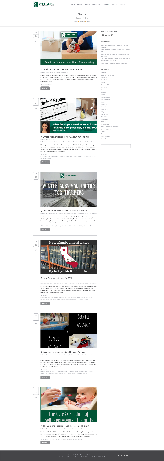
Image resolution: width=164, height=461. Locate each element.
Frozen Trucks (74, 226)
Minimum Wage (75, 297)
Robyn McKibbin (83, 299)
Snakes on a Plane (83, 373)
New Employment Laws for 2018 (57, 278)
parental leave (65, 299)
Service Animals (88, 371)
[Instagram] (112, 35)
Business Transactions (107, 75)
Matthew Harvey (50, 139)
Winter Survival (66, 226)
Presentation (105, 124)
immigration (72, 299)
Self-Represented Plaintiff (64, 439)
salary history (56, 299)
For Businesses (44, 141)
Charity (103, 82)
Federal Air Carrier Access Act (70, 373)
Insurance (104, 104)
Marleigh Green (49, 281)
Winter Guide (93, 226)
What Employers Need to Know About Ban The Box (66, 137)
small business (55, 297)
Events (103, 94)
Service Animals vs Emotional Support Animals (64, 352)
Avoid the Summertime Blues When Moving (62, 69)
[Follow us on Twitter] (106, 35)
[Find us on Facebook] (103, 35)
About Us (80, 4)
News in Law (76, 141)
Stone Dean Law (50, 72)
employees (89, 297)
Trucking (58, 226)
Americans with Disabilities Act (60, 371)
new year (42, 299)
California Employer (45, 158)
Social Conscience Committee (109, 126)
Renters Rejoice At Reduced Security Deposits (114, 63)
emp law (82, 297)
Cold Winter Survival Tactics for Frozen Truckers (65, 210)
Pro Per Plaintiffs (52, 439)
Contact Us (114, 4)
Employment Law (45, 156)
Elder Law (104, 90)
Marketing (104, 116)
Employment (57, 141)
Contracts (104, 87)
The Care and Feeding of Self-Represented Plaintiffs (67, 426)
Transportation (80, 213)
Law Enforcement (64, 283)
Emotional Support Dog (54, 373)
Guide (57, 72)
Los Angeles (64, 141)
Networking (104, 119)
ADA (49, 371)
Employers (62, 156)
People (87, 4)
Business (51, 141)
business (61, 297)
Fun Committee (105, 99)
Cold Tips (81, 226)
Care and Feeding (77, 439)
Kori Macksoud (54, 156)
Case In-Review (105, 80)
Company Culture (83, 283)
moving (49, 84)
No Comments (64, 72)
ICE (77, 299)
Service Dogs (43, 373)
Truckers (86, 226)
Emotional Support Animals (76, 371)
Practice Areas (96, 4)
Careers (122, 4)
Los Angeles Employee (90, 156)
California (70, 141)
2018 (94, 297)
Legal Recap (43, 283)
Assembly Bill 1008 (78, 156)
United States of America (70, 213)
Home (73, 4)
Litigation (71, 428)
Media (106, 4)
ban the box (69, 156)
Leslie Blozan (44, 371)
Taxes (103, 131)
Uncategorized (105, 136)
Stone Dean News (106, 129)
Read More (45, 88)
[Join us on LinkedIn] (109, 35)
